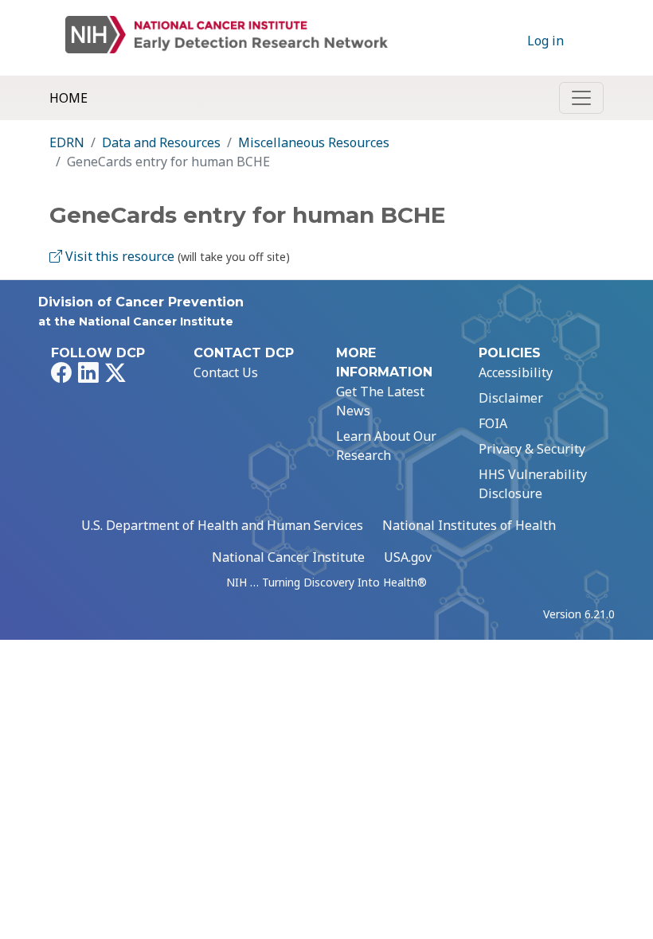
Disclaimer (511, 398)
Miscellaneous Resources (313, 142)
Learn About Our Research (386, 445)
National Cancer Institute (288, 557)
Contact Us (226, 372)
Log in (545, 40)
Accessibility (516, 372)
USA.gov (408, 557)
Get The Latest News (380, 401)
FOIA (493, 423)
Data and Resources (161, 142)
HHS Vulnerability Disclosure (533, 484)
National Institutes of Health (469, 525)
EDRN (66, 142)
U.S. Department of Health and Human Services (222, 525)
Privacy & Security (532, 449)
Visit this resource (118, 256)
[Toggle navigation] (581, 98)
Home (68, 98)
